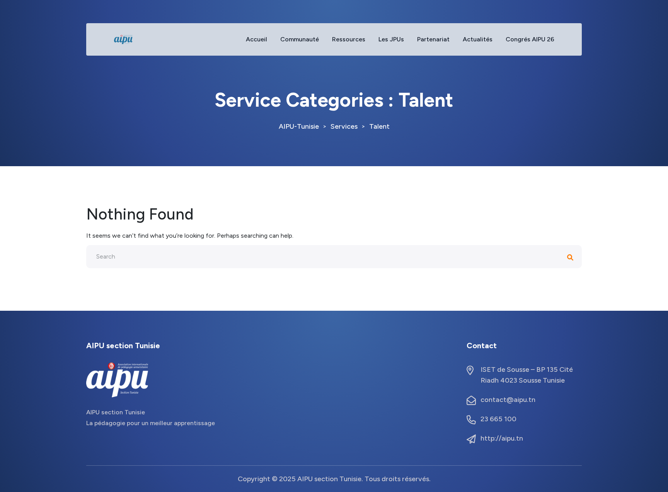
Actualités (477, 39)
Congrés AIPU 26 (530, 39)
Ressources (348, 39)
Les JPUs (391, 39)
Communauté (299, 39)
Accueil (256, 39)
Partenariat (433, 39)
